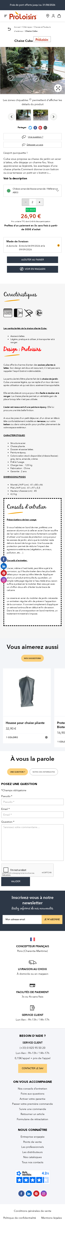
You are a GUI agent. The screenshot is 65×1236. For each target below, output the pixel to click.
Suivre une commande (32, 1109)
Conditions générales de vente (32, 1210)
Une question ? (35, 137)
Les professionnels (32, 1146)
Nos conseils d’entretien (32, 1088)
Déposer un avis (35, 144)
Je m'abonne (52, 919)
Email (5, 809)
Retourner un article (33, 1114)
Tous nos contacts (32, 1162)
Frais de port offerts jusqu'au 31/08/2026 (32, 5)
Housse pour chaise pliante (25, 723)
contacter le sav (32, 1068)
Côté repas (27, 27)
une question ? (17, 772)
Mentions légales (51, 1217)
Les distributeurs (32, 1152)
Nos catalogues (32, 1157)
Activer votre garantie (32, 1098)
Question (7, 822)
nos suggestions (32, 658)
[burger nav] (6, 16)
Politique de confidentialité (19, 1217)
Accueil (17, 27)
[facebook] (21, 1194)
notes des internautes (44, 772)
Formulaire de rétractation (32, 1119)
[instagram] (44, 1194)
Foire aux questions (32, 1093)
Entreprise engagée (33, 1136)
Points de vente (32, 1141)
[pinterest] (36, 1194)
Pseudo (6, 796)
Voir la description (15, 178)
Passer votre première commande (32, 1103)
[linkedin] (29, 1194)
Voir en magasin (35, 269)
